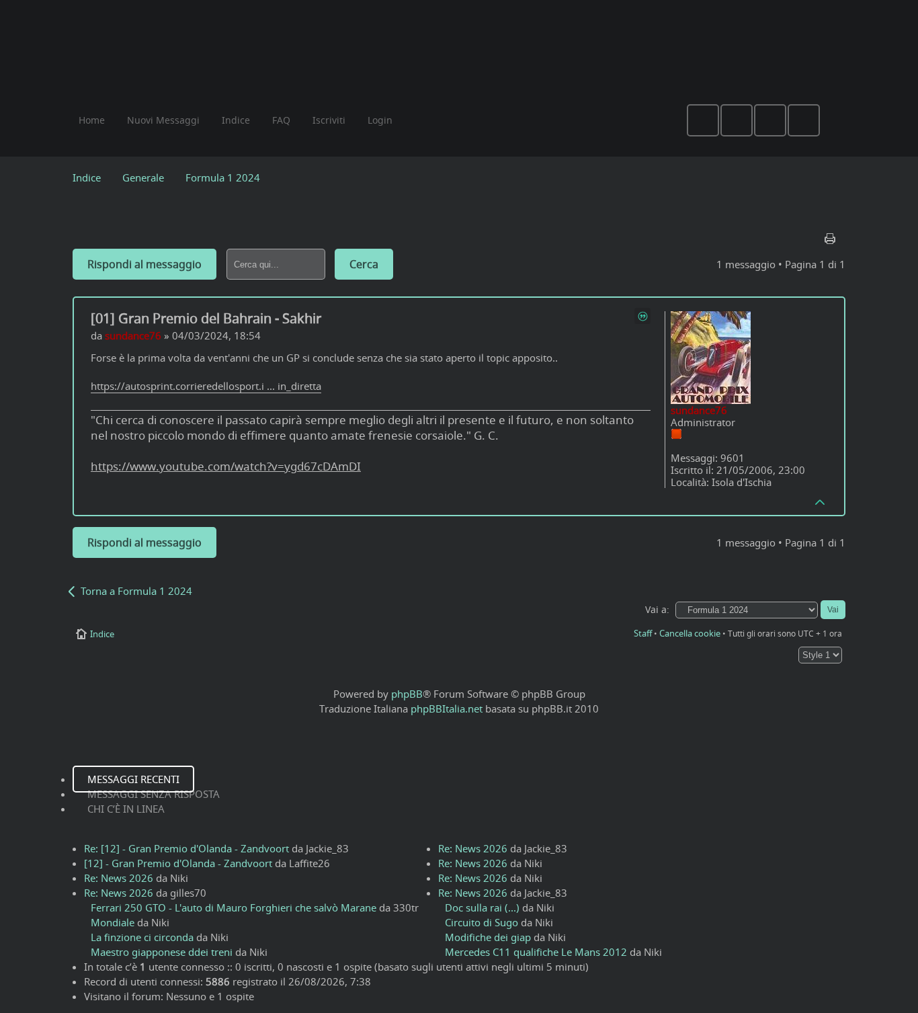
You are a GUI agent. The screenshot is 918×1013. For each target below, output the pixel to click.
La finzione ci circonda (142, 937)
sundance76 (133, 335)
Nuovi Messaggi (163, 120)
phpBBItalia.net (447, 708)
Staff (643, 633)
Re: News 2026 (118, 878)
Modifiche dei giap (488, 937)
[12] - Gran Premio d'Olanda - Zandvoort (178, 863)
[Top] (820, 501)
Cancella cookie (689, 633)
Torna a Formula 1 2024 (136, 591)
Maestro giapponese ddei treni (162, 952)
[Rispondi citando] (642, 316)
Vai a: (657, 610)
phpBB (407, 693)
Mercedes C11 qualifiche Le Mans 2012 (536, 952)
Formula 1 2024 (222, 177)
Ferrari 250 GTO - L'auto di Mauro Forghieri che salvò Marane (233, 907)
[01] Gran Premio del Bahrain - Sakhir (206, 318)
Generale (143, 177)
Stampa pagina (831, 235)
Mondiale (112, 922)
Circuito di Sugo (481, 922)
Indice (87, 177)
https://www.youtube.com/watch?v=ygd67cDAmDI (226, 466)
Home (92, 120)
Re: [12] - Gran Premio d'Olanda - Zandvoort (186, 848)
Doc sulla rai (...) (482, 907)
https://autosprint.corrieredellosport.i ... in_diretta (206, 386)
